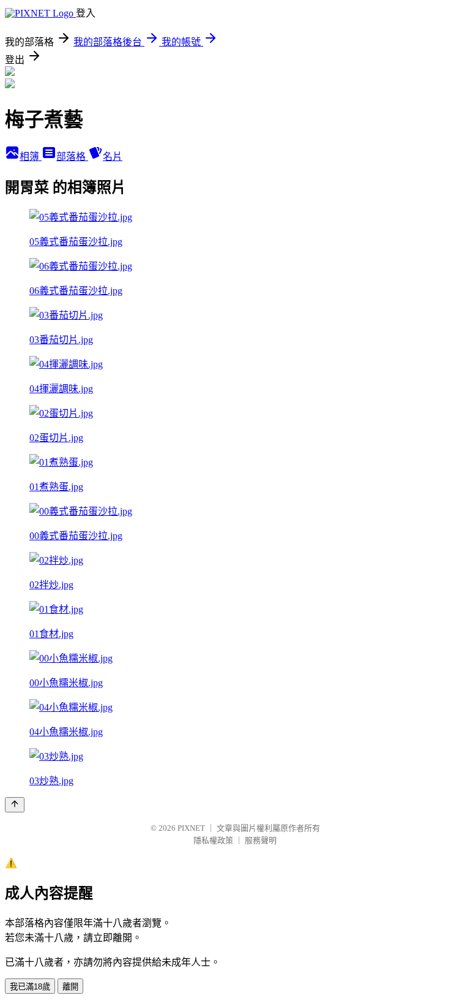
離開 (70, 986)
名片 (112, 156)
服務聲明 (261, 840)
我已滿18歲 (30, 986)
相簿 (31, 156)
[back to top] (14, 804)
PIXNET (191, 828)
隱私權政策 (213, 840)
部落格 (72, 156)
